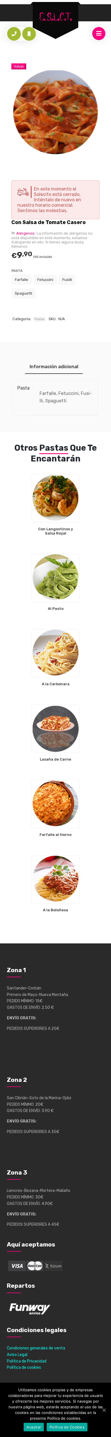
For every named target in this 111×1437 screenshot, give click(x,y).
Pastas (39, 319)
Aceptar (33, 1427)
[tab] (54, 367)
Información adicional (54, 366)
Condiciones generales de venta (36, 1348)
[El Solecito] (55, 17)
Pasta (16, 271)
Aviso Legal (17, 1354)
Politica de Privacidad (26, 1361)
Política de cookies (24, 1367)
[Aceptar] (104, 1410)
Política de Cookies (67, 1427)
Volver (19, 66)
